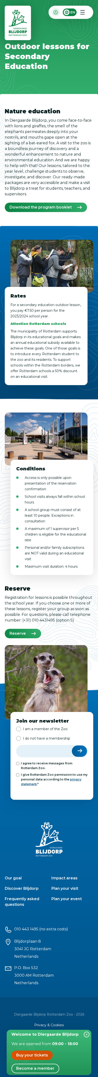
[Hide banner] (86, 1034)
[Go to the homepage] (18, 24)
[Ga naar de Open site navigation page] (82, 12)
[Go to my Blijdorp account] (55, 12)
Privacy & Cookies (49, 1025)
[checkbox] (52, 733)
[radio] (42, 729)
